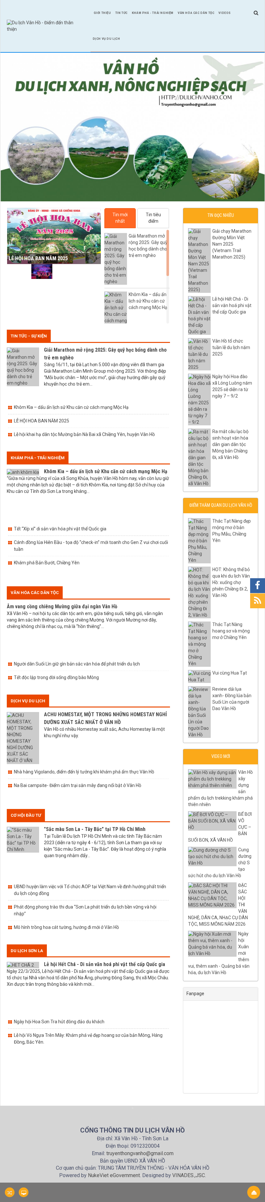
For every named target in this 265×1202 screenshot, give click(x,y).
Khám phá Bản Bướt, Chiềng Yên (47, 562)
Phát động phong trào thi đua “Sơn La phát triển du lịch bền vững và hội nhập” (85, 910)
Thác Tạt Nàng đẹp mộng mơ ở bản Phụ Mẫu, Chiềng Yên (231, 530)
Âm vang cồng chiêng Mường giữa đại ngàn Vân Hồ (62, 606)
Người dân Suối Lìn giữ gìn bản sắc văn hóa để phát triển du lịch (77, 663)
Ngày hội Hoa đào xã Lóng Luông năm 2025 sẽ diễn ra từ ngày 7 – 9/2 (232, 386)
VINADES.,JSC (188, 1175)
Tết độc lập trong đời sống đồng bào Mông (56, 677)
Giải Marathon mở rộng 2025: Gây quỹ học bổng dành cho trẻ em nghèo (148, 245)
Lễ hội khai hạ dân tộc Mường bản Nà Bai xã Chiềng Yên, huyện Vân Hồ (84, 434)
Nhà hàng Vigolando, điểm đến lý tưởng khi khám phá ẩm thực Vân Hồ (84, 771)
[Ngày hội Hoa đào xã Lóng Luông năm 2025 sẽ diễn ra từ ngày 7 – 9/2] (66, 271)
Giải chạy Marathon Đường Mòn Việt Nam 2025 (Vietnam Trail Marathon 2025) (231, 244)
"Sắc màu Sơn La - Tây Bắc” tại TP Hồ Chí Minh (94, 829)
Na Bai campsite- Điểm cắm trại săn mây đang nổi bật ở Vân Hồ (77, 785)
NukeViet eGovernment (114, 1175)
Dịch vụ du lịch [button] (106, 38)
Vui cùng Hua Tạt (229, 672)
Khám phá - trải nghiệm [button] (153, 13)
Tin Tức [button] (121, 13)
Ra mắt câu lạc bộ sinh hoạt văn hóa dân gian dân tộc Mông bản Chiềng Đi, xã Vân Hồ (230, 444)
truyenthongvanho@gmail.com (140, 1153)
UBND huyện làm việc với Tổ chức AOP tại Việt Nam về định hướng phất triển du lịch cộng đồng (90, 890)
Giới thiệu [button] (102, 13)
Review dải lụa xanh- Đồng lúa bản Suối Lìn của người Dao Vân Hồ (231, 698)
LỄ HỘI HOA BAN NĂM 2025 (38, 258)
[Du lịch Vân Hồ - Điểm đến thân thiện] (45, 25)
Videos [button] (224, 13)
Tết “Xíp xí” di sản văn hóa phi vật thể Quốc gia (60, 528)
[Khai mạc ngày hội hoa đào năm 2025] (41, 271)
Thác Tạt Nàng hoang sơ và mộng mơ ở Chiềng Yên (231, 631)
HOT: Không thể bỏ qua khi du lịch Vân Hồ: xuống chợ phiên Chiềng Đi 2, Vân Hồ (231, 582)
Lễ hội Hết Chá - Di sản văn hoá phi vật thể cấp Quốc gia (104, 964)
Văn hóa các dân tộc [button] (196, 13)
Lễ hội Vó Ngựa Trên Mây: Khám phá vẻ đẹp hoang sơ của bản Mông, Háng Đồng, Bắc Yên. (88, 1039)
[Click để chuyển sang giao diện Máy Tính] (23, 1192)
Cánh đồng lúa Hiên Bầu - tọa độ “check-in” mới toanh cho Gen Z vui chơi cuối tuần (91, 546)
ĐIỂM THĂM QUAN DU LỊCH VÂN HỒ (220, 505)
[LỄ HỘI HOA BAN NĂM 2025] (17, 271)
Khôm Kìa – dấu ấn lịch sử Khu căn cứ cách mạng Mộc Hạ (148, 301)
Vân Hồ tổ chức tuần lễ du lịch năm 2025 (231, 347)
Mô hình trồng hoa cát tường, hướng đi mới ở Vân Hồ (66, 927)
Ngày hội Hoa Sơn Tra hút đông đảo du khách (59, 1021)
